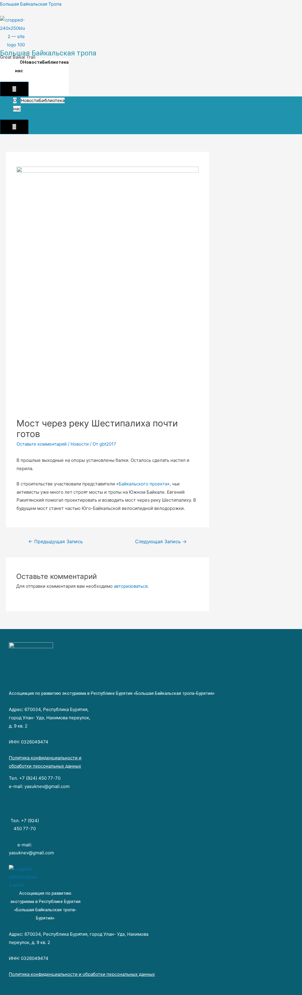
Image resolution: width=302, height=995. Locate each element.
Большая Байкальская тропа (48, 53)
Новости (32, 62)
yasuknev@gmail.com (47, 786)
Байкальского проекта (143, 484)
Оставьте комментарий (42, 444)
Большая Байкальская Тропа (30, 4)
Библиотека (55, 62)
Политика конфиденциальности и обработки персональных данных (82, 974)
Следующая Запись (161, 541)
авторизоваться (130, 586)
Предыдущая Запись (55, 541)
